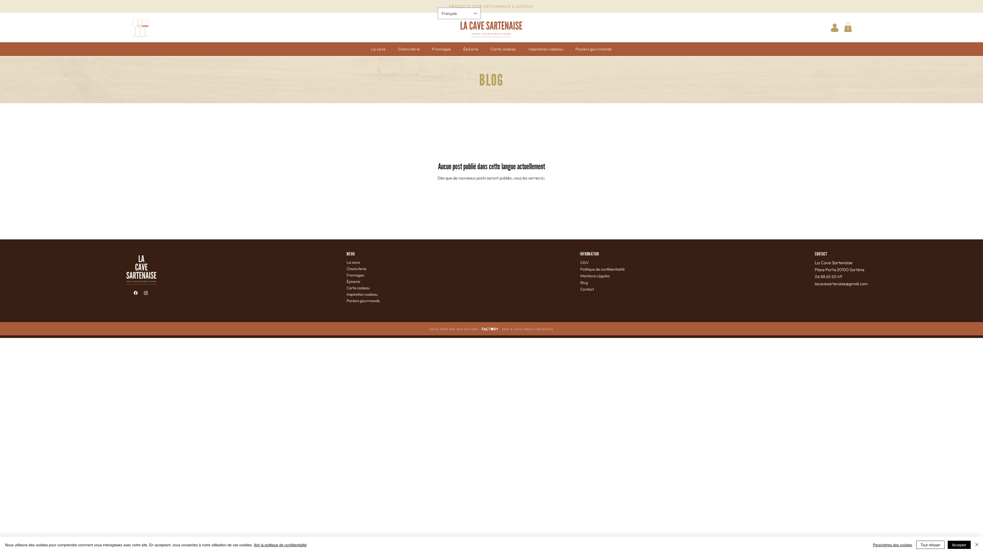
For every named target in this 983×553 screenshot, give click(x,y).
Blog (584, 282)
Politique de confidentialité (602, 269)
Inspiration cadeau (362, 294)
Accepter (959, 544)
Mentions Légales (595, 275)
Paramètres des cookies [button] (892, 544)
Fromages (355, 275)
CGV (584, 262)
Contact (587, 289)
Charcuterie (356, 268)
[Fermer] (977, 545)
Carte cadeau (358, 287)
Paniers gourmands (363, 300)
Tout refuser (930, 544)
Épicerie (353, 281)
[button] (848, 27)
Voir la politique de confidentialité (280, 544)
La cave (353, 262)
